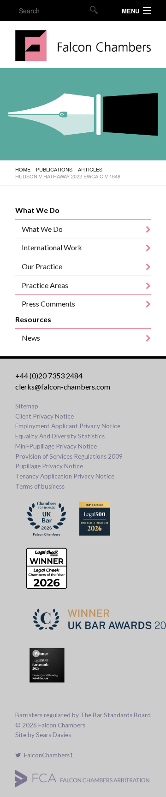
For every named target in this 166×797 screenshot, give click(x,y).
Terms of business (40, 486)
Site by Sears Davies (43, 734)
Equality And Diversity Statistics (60, 436)
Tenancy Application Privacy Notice (64, 476)
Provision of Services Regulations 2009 (69, 456)
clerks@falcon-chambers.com (62, 386)
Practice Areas (45, 285)
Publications (54, 169)
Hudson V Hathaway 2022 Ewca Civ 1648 (67, 176)
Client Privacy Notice (44, 416)
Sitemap (26, 406)
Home (22, 169)
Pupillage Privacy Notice (49, 466)
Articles (90, 169)
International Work (52, 247)
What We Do (42, 228)
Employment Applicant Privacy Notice (67, 426)
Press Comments (48, 303)
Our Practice (42, 266)
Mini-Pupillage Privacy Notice (56, 446)
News (31, 337)
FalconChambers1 (47, 755)
